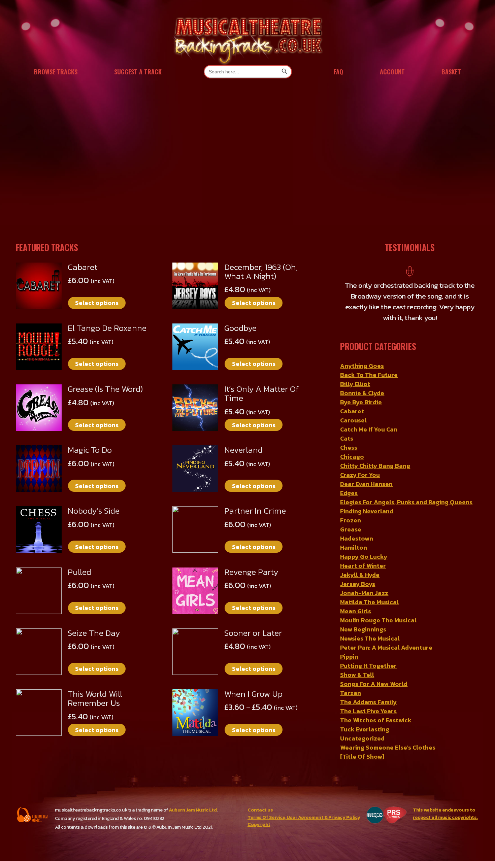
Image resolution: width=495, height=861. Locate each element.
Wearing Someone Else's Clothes (387, 747)
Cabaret (352, 411)
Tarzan (350, 692)
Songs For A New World (373, 683)
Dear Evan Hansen (366, 483)
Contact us (260, 810)
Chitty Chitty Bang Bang (375, 465)
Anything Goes (362, 365)
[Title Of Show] (362, 756)
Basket (451, 71)
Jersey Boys (357, 583)
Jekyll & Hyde (360, 574)
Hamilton (353, 547)
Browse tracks (55, 71)
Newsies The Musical (370, 638)
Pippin (349, 656)
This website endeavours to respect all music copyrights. (445, 813)
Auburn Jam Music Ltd (193, 810)
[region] (248, 160)
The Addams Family (368, 702)
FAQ (338, 71)
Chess (348, 447)
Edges (349, 492)
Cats (346, 438)
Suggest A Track (138, 71)
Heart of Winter (363, 565)
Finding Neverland (366, 511)
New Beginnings (363, 629)
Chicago (352, 456)
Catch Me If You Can (368, 429)
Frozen (350, 520)
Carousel (353, 420)
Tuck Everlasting (364, 729)
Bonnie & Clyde (362, 393)
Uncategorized (362, 738)
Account (392, 71)
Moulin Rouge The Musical (378, 620)
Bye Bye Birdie (361, 402)
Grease (350, 529)
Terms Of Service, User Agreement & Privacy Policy (304, 817)
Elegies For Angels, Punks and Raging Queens (406, 502)
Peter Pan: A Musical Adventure (386, 647)
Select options (97, 302)
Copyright (259, 824)
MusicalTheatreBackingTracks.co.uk (247, 40)
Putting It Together (368, 665)
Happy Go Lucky (363, 556)
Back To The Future (369, 374)
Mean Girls (355, 611)
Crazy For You (360, 474)
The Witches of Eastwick (375, 720)
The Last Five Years (368, 711)
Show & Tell (357, 674)
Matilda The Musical (369, 602)
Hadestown (356, 538)
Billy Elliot (355, 383)
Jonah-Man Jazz (364, 592)
